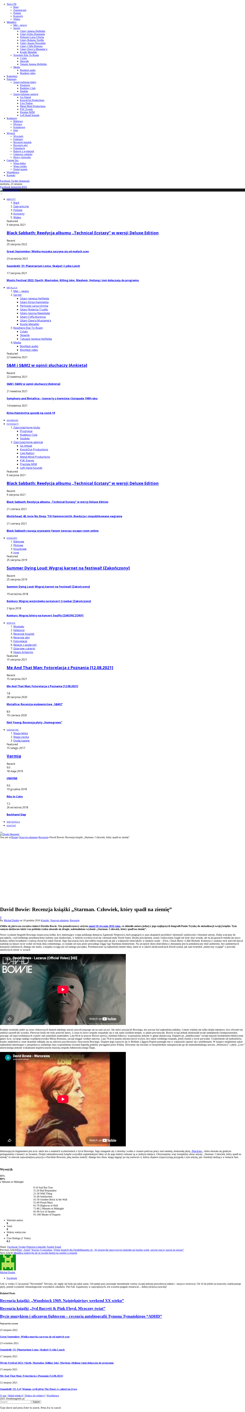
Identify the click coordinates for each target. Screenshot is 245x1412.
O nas (3, 1395)
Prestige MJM (27, 112)
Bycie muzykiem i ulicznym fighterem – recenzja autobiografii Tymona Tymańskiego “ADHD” (81, 1316)
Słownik (24, 61)
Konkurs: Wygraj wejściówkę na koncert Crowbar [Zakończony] (49, 601)
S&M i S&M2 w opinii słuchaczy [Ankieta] (47, 365)
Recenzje (75, 920)
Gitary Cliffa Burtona (31, 46)
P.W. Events (26, 109)
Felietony (18, 139)
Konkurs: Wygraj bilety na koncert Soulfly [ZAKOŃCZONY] (45, 615)
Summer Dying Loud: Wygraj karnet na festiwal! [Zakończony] (68, 568)
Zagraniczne (19, 10)
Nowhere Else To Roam (26, 55)
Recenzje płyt (20, 145)
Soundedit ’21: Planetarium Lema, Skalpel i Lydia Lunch (43, 266)
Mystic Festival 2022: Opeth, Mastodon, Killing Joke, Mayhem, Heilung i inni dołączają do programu (73, 280)
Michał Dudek (11, 920)
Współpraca (13, 172)
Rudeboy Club (28, 88)
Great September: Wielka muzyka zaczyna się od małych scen (48, 251)
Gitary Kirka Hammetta (32, 34)
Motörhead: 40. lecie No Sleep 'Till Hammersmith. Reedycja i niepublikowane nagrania (64, 516)
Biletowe (18, 121)
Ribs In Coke (15, 796)
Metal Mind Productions (33, 106)
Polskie (17, 13)
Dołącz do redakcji (35, 1395)
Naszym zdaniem (59, 920)
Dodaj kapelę (20, 169)
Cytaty (23, 58)
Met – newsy (20, 25)
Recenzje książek (22, 142)
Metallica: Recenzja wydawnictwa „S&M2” (35, 704)
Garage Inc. (13, 160)
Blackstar (197, 1151)
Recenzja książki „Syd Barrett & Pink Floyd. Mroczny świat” (52, 1308)
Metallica (11, 22)
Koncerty (18, 16)
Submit (36, 1402)
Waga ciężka (20, 166)
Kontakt (11, 175)
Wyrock (11, 133)
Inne (15, 130)
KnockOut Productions (32, 100)
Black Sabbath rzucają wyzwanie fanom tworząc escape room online (53, 531)
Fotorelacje (19, 148)
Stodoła (24, 91)
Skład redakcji (15, 1395)
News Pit (11, 4)
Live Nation (26, 103)
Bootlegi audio (28, 70)
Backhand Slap (16, 814)
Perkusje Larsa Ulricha (32, 37)
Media (16, 67)
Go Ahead (25, 97)
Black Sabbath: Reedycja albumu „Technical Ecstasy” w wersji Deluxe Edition (83, 232)
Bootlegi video (28, 73)
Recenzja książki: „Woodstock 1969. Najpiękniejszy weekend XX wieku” (62, 1300)
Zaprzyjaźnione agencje (25, 94)
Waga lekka (19, 163)
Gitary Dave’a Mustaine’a (33, 49)
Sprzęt (16, 28)
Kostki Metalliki (28, 52)
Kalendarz (12, 76)
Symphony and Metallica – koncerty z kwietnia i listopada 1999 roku (52, 398)
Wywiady (18, 136)
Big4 (15, 7)
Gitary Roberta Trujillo (32, 40)
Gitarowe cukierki (22, 154)
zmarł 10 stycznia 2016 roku (104, 926)
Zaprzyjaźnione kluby (24, 82)
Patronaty (12, 79)
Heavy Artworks (22, 157)
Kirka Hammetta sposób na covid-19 (31, 413)
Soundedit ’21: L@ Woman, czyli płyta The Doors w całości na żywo (38, 1389)
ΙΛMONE (12, 778)
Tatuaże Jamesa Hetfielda (33, 64)
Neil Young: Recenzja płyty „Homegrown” (34, 722)
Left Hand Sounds (29, 115)
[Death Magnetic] (10, 190)
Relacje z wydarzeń (23, 151)
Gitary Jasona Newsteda (33, 43)
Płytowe (17, 124)
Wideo (16, 19)
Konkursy (12, 118)
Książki (45, 920)
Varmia (14, 756)
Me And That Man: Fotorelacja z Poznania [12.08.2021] (60, 667)
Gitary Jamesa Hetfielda (32, 31)
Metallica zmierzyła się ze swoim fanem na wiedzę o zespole (45, 1252)
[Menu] (1, 832)
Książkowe (19, 127)
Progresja (25, 85)
